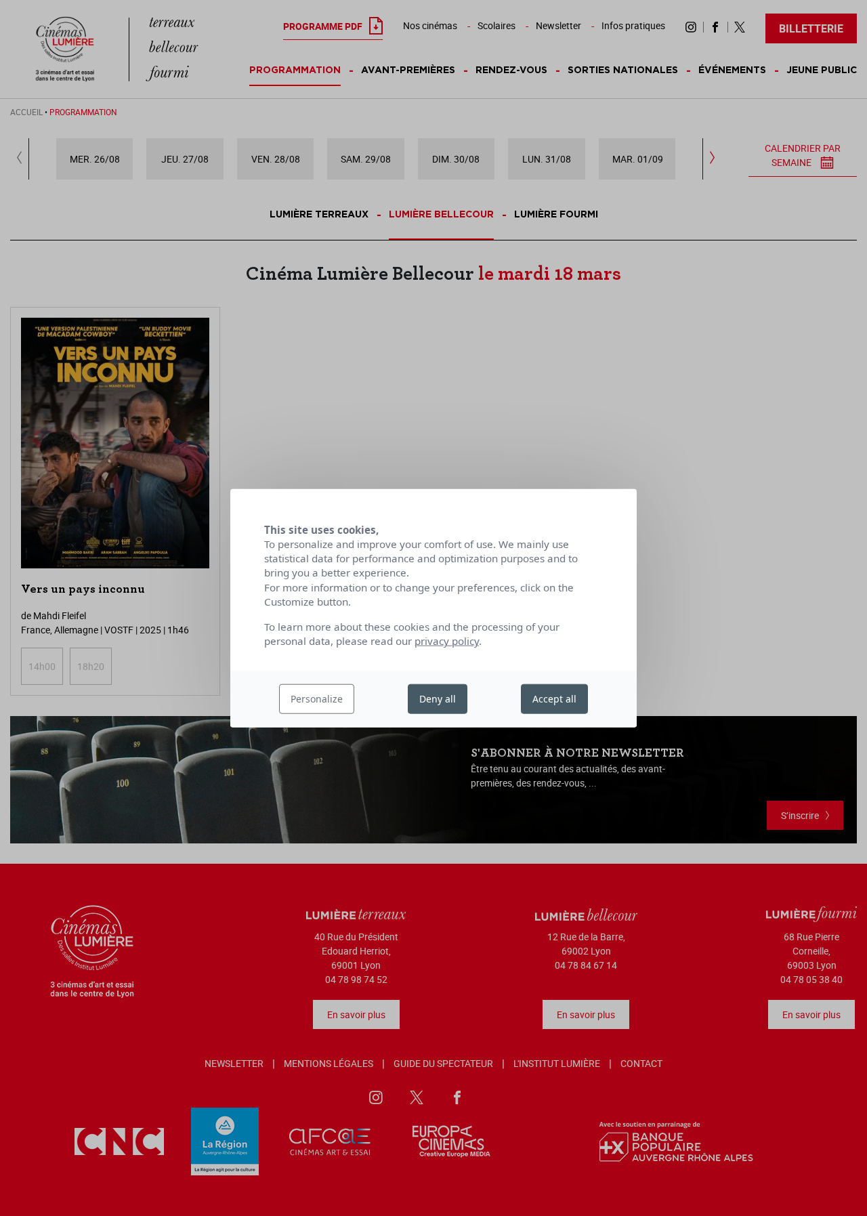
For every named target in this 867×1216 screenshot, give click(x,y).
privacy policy (447, 641)
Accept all (554, 698)
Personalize (317, 698)
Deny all (437, 698)
